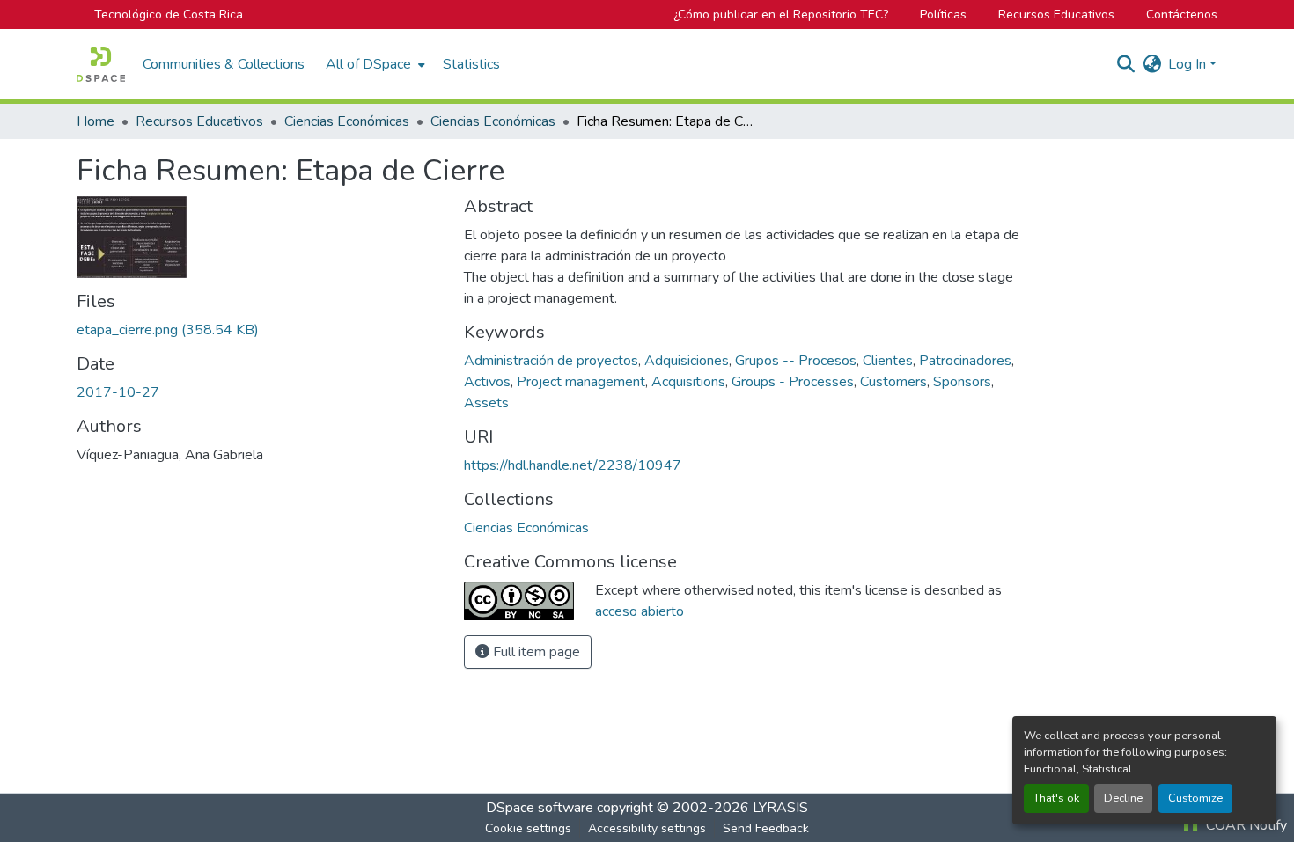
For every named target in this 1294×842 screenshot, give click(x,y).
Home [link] (95, 121)
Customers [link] (893, 382)
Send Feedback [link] (766, 828)
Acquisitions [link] (688, 382)
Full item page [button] (534, 652)
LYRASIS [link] (780, 807)
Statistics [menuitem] (471, 64)
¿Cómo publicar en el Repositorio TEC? (780, 14)
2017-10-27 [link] (118, 392)
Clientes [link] (888, 360)
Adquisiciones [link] (686, 360)
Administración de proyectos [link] (551, 360)
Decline (1123, 798)
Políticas (943, 14)
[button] (101, 64)
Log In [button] (1188, 64)
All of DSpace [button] (368, 64)
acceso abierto (639, 611)
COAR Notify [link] (1244, 825)
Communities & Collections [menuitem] (224, 64)
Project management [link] (581, 382)
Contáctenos (1181, 14)
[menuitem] (373, 64)
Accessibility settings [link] (647, 828)
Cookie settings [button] (528, 828)
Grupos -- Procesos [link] (796, 360)
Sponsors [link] (962, 382)
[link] (260, 329)
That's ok (1056, 798)
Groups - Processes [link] (793, 382)
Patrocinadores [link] (965, 360)
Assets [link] (486, 403)
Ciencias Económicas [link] (346, 121)
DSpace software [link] (539, 807)
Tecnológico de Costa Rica (168, 14)
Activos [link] (487, 382)
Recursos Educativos (1056, 14)
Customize (1195, 798)
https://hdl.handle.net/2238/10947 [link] (572, 465)
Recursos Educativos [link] (199, 121)
